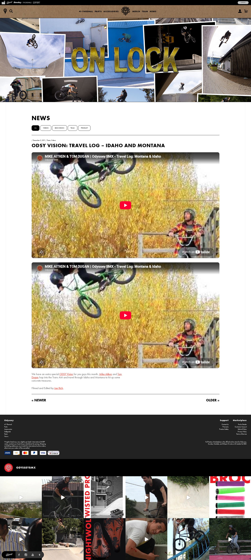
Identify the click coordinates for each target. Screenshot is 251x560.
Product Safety (224, 429)
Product (84, 128)
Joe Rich (58, 388)
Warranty (225, 427)
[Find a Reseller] (5, 11)
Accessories (111, 11)
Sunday (210, 444)
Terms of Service (241, 434)
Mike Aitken (105, 374)
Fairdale (216, 444)
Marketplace (240, 420)
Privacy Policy (242, 432)
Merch (136, 11)
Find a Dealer (242, 424)
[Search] (11, 11)
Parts (98, 11)
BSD (245, 444)
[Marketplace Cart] (245, 11)
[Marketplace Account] (239, 11)
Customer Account (241, 427)
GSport (225, 444)
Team (145, 11)
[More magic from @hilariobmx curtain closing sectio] (146, 539)
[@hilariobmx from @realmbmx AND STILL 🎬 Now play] (21, 539)
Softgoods (7, 432)
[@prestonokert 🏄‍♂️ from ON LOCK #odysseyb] (21, 497)
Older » (212, 400)
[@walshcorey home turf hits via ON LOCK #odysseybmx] (188, 497)
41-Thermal (86, 11)
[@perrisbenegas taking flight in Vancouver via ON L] (230, 539)
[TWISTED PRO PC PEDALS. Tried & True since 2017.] (105, 497)
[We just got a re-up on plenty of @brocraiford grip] (230, 497)
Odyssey (9, 420)
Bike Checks (59, 128)
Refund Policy (242, 429)
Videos (45, 128)
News (153, 11)
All (35, 128)
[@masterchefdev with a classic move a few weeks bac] (63, 539)
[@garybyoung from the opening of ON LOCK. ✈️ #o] (63, 497)
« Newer (39, 400)
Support (243, 2)
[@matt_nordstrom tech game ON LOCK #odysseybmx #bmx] (146, 497)
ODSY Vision (66, 374)
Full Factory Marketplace (213, 442)
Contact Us (225, 424)
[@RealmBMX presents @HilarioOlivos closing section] (188, 539)
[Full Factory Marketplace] (3, 2)
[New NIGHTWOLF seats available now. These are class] (105, 539)
